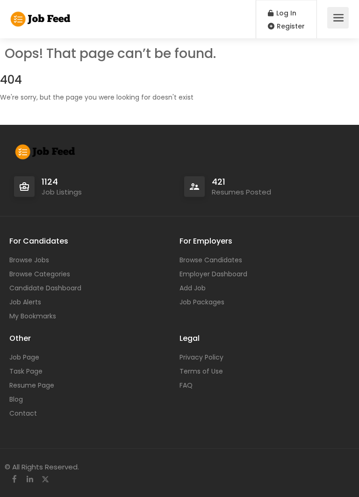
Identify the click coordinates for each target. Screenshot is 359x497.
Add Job (193, 288)
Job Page (24, 357)
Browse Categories (39, 274)
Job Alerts (25, 302)
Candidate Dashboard (45, 288)
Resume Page (31, 385)
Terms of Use (201, 371)
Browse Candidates (211, 260)
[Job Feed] (41, 14)
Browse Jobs (29, 260)
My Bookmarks (32, 316)
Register (290, 26)
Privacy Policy (201, 357)
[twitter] (45, 479)
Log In (285, 13)
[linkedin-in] (30, 479)
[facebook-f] (14, 479)
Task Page (26, 371)
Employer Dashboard (213, 274)
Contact (23, 413)
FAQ (186, 385)
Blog (16, 399)
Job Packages (202, 302)
